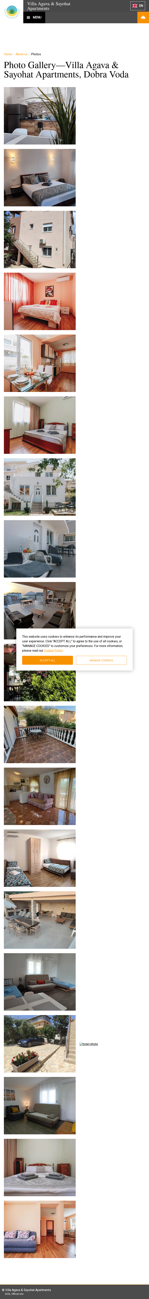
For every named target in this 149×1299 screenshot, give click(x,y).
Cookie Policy (53, 650)
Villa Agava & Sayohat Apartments (48, 5)
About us (22, 54)
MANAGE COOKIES (101, 660)
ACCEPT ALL (47, 660)
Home (8, 54)
